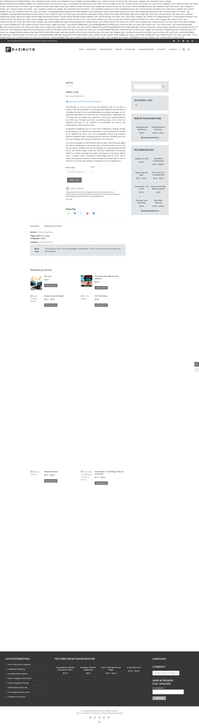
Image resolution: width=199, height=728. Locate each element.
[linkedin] (188, 41)
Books (97, 192)
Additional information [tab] (53, 226)
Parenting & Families (84, 194)
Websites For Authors (16, 697)
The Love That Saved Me (141, 206)
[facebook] (178, 41)
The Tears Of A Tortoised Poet (158, 178)
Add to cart (74, 180)
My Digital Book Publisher (18, 674)
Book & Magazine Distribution (20, 678)
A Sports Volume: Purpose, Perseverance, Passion (158, 130)
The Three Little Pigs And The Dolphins (107, 277)
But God (47, 276)
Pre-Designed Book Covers (19, 692)
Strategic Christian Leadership (88, 668)
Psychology (107, 194)
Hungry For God (141, 163)
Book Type (70, 167)
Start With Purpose (158, 206)
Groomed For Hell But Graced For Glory (65, 668)
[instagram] (192, 41)
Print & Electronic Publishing (19, 664)
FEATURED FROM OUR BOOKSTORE (75, 658)
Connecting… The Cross (141, 192)
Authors (78, 192)
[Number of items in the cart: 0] (136, 105)
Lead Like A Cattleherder (158, 164)
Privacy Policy (96, 713)
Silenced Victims (51, 472)
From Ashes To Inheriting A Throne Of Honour (109, 473)
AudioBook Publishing (16, 669)
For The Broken (101, 296)
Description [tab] (35, 226)
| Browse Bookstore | (150, 142)
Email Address (158, 688)
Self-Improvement (81, 196)
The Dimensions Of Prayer (141, 128)
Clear (93, 167)
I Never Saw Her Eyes (141, 178)
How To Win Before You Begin (111, 668)
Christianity (104, 192)
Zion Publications (46, 242)
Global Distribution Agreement (112, 713)
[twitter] (174, 41)
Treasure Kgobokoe (76, 96)
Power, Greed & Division (54, 296)
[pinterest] (183, 41)
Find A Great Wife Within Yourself (158, 192)
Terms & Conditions (83, 713)
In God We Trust (134, 667)
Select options (51, 285)
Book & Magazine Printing (18, 683)
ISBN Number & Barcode (17, 687)
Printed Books (97, 194)
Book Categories (88, 192)
